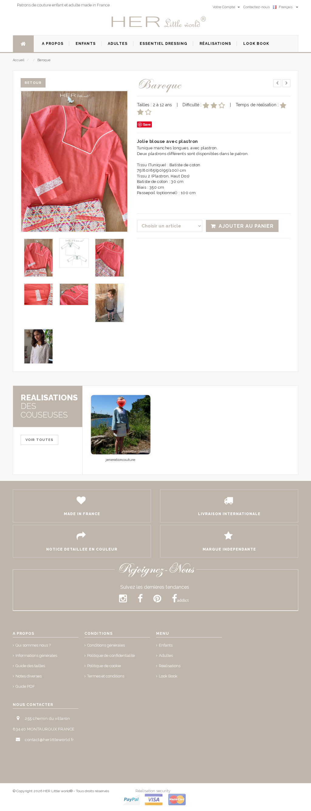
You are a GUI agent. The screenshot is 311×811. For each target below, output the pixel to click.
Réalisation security (152, 791)
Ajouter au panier (246, 226)
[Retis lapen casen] (120, 424)
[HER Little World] (159, 22)
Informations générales (36, 655)
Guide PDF (25, 686)
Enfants (166, 645)
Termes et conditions (105, 676)
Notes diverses (28, 676)
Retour (33, 83)
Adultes (166, 655)
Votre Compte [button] (224, 7)
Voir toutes (39, 440)
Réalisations (169, 666)
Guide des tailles (30, 666)
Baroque (43, 60)
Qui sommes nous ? (33, 645)
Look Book (168, 676)
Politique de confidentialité (111, 655)
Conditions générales (106, 645)
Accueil (18, 60)
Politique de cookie (104, 666)
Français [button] (286, 7)
